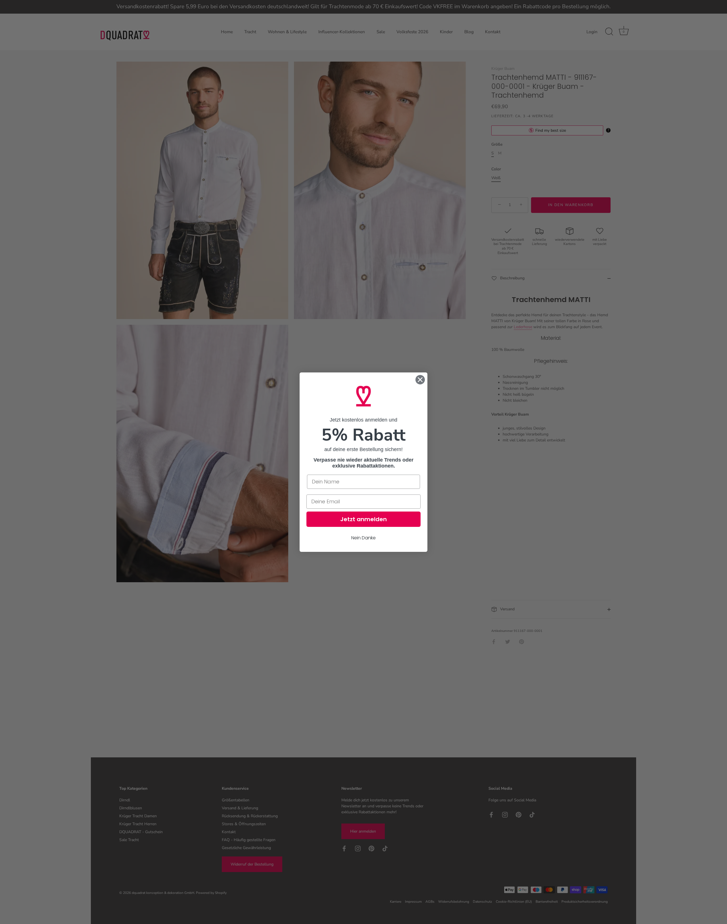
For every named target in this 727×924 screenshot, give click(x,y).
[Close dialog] (420, 380)
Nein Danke (363, 537)
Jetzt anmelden (363, 519)
